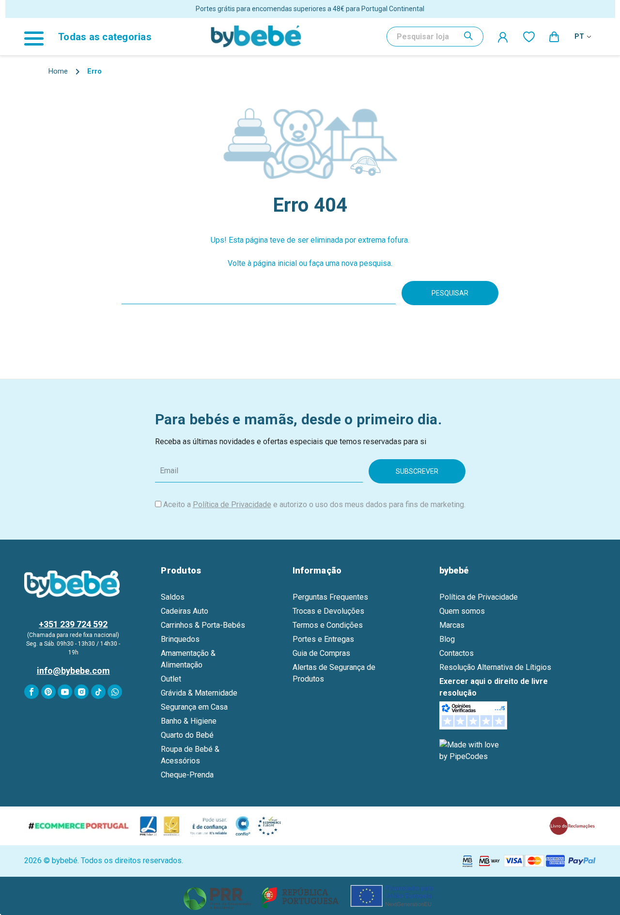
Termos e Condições (328, 625)
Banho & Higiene (189, 721)
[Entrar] (503, 36)
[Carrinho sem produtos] (554, 36)
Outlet (171, 678)
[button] (310, 896)
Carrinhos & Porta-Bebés (203, 625)
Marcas (452, 625)
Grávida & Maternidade (199, 693)
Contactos (456, 653)
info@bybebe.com (73, 671)
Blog (447, 639)
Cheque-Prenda (187, 774)
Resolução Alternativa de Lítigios (495, 667)
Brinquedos (180, 639)
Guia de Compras (321, 653)
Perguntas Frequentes (330, 597)
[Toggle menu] (38, 36)
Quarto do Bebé (187, 735)
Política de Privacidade (232, 504)
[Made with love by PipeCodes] (470, 750)
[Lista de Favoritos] (529, 36)
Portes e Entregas (323, 639)
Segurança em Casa (194, 707)
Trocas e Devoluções (328, 611)
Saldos (173, 597)
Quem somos (462, 611)
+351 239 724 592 (73, 624)
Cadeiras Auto (184, 611)
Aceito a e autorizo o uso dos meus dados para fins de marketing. (314, 504)
